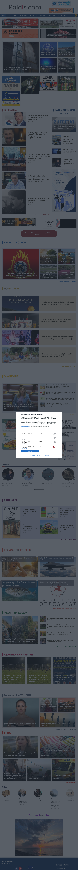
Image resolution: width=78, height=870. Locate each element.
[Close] (60, 414)
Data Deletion (32, 455)
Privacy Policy (46, 455)
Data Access (39, 455)
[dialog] (39, 435)
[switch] (54, 433)
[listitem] (39, 431)
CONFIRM (30, 451)
